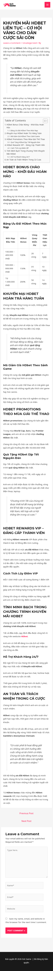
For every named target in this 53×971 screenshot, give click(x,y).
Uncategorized (29, 43)
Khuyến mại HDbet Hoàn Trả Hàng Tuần (24, 133)
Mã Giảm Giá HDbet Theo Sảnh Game (25, 136)
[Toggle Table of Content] (44, 121)
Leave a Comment (12, 43)
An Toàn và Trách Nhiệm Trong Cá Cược (24, 159)
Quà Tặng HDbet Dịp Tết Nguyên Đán (25, 142)
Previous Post (26, 813)
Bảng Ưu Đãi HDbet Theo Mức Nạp (24, 130)
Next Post (26, 821)
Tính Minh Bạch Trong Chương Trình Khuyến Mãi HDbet (26, 152)
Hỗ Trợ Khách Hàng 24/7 (20, 157)
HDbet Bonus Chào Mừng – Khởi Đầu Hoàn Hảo (25, 126)
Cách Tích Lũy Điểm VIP (20, 148)
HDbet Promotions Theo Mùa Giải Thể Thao (26, 139)
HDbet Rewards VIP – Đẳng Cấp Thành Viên (26, 145)
